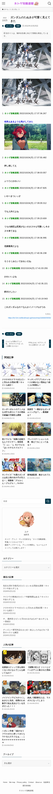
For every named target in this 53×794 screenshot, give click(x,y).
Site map (12, 782)
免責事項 (46, 782)
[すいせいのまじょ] (26, 105)
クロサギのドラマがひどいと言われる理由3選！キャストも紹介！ (25, 610)
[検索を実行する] (48, 501)
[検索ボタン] (49, 3)
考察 (18, 26)
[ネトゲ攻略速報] (26, 3)
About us (38, 782)
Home (5, 782)
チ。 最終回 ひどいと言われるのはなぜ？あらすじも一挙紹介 (25, 621)
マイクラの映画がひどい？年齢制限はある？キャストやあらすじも (26, 599)
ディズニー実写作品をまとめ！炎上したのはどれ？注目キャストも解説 (26, 632)
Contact (31, 782)
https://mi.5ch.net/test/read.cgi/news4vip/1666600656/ (29, 318)
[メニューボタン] (3, 3)
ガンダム (9, 26)
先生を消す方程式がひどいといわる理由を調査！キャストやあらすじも (26, 588)
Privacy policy (22, 782)
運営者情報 (27, 786)
